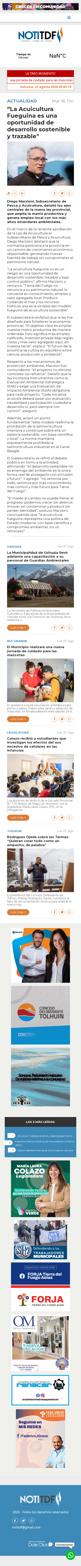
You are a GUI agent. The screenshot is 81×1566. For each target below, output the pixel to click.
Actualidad (22, 101)
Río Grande (17, 641)
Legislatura (18, 732)
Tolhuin (14, 831)
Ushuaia (14, 546)
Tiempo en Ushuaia (40, 55)
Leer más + (18, 627)
